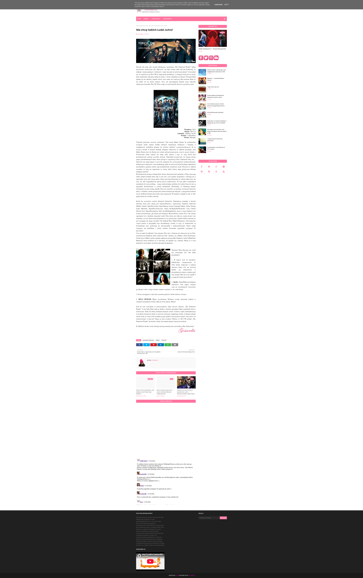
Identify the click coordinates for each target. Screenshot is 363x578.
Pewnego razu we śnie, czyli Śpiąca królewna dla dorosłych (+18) (216, 131)
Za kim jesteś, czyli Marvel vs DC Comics (216, 148)
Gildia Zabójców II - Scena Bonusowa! (212, 49)
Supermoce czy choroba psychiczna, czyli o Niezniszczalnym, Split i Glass (186, 392)
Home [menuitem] (139, 19)
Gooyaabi (191, 575)
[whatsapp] (216, 167)
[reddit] (224, 167)
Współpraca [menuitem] (167, 19)
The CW (148, 25)
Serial (157, 340)
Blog (177, 575)
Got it (226, 4)
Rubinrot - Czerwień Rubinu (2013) (215, 79)
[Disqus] (166, 430)
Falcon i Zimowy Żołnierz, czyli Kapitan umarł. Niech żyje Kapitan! (145, 392)
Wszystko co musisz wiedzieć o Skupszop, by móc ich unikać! (216, 122)
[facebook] (202, 167)
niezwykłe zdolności (148, 340)
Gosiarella (140, 34)
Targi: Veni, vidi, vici (213, 87)
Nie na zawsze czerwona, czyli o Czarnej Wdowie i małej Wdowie (164, 392)
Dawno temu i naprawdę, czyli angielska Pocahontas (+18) (216, 71)
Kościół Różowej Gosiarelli (215, 112)
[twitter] (209, 167)
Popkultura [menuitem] (156, 19)
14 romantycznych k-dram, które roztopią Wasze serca (215, 105)
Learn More (218, 4)
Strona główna (140, 25)
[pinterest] (202, 171)
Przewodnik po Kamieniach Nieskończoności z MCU (215, 96)
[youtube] (224, 171)
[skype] (209, 171)
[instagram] (216, 171)
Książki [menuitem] (145, 19)
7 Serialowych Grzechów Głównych (215, 140)
